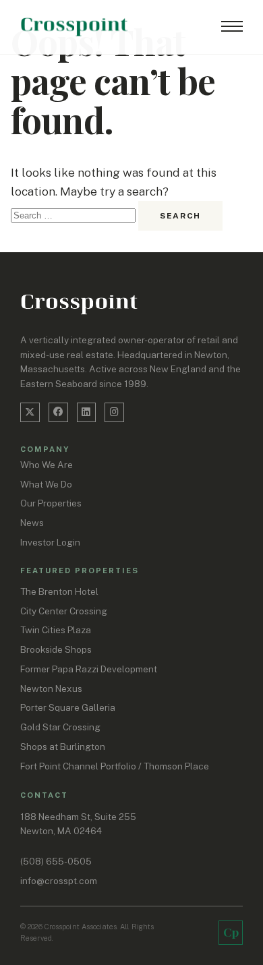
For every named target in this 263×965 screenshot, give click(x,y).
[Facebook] (58, 412)
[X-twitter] (30, 412)
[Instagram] (114, 412)
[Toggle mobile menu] (232, 27)
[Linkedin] (86, 412)
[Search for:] (74, 214)
